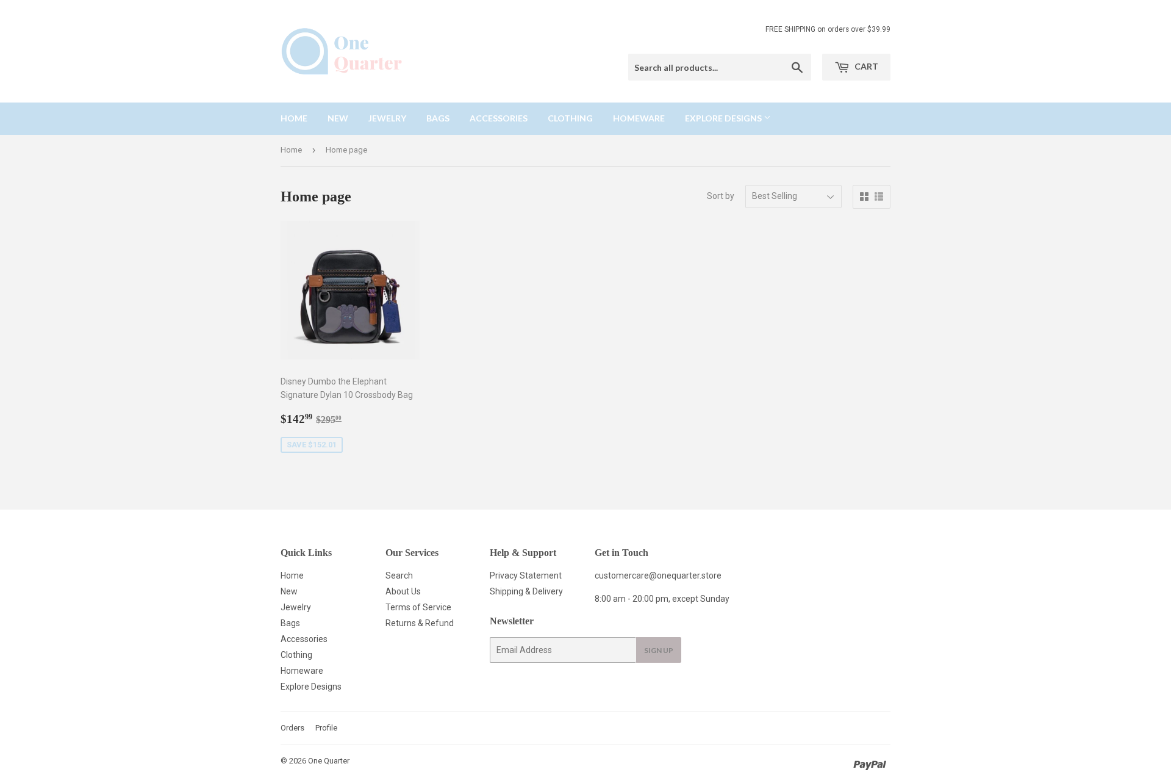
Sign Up (658, 650)
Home (294, 118)
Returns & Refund (419, 623)
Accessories (499, 118)
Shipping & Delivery (526, 591)
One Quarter (328, 760)
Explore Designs (724, 118)
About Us (403, 591)
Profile (326, 727)
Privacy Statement (526, 575)
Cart (865, 66)
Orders (292, 727)
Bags (437, 118)
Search (399, 575)
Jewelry (387, 118)
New (338, 118)
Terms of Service (418, 607)
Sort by (720, 196)
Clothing (570, 118)
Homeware (639, 118)
